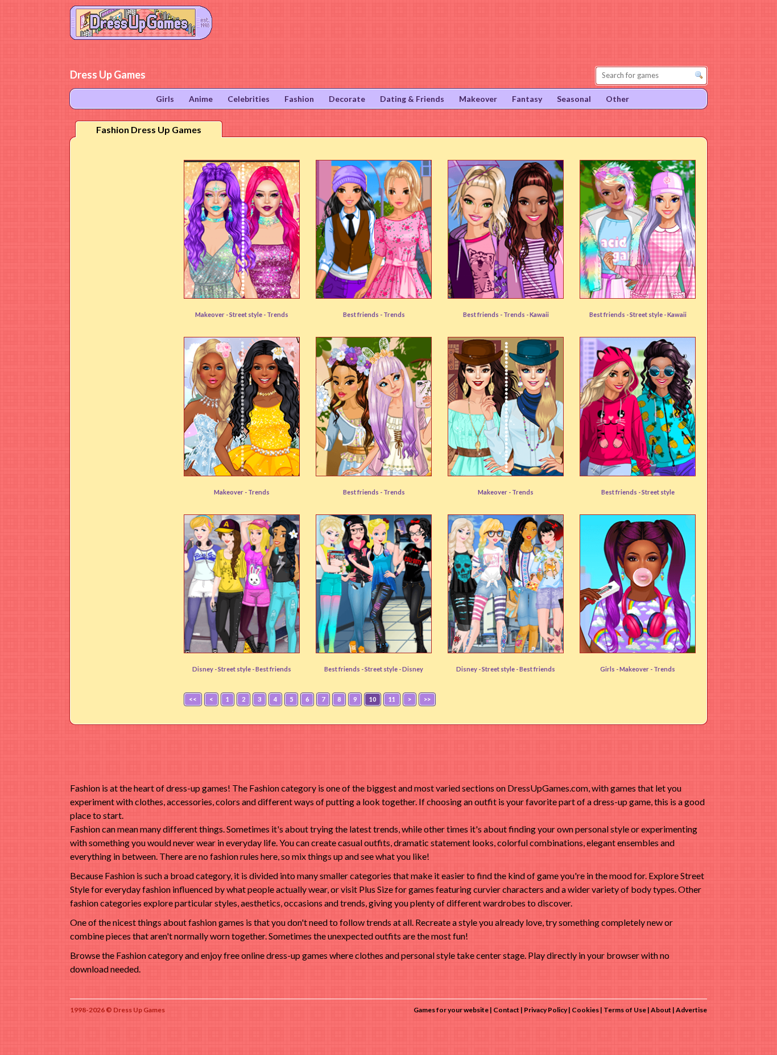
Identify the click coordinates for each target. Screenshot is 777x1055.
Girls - (609, 669)
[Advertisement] (124, 323)
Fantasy (527, 99)
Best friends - (363, 314)
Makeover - (212, 314)
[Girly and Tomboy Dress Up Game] (374, 229)
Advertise (691, 1009)
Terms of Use (625, 1009)
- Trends (275, 314)
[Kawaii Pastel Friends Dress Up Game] (638, 229)
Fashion (299, 99)
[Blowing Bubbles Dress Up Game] (638, 584)
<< (193, 699)
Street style (246, 314)
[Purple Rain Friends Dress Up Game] (506, 229)
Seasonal (574, 99)
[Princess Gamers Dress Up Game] (374, 584)
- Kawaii (537, 314)
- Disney (411, 669)
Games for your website (451, 1009)
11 (391, 699)
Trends (394, 314)
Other (617, 99)
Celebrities (249, 99)
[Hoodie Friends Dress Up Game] (638, 406)
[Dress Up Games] (141, 21)
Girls (165, 99)
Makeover (634, 669)
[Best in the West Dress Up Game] (506, 406)
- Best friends (271, 669)
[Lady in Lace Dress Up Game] (242, 406)
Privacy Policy (545, 1009)
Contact (506, 1009)
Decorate (347, 99)
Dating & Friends (412, 99)
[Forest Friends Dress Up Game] (374, 406)
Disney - (205, 669)
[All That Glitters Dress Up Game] (242, 229)
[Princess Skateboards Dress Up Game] (242, 584)
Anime (201, 99)
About (661, 1009)
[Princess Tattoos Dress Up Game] (506, 584)
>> (427, 699)
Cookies (585, 1009)
